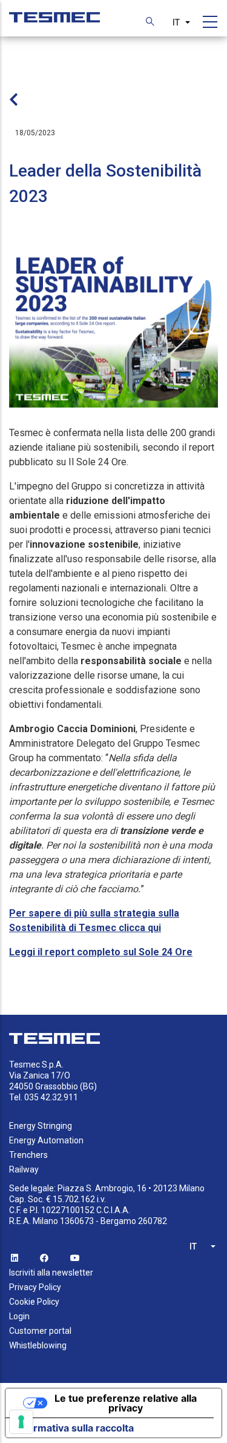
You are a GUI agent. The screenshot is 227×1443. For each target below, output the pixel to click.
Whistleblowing (38, 1345)
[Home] (54, 11)
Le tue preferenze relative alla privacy (125, 1403)
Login (19, 1316)
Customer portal (40, 1331)
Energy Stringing (40, 1126)
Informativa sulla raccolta (74, 1428)
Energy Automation (46, 1140)
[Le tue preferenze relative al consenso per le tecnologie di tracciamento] (21, 1421)
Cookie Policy (34, 1302)
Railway (24, 1169)
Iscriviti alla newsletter (51, 1272)
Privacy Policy (35, 1287)
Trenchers (28, 1155)
